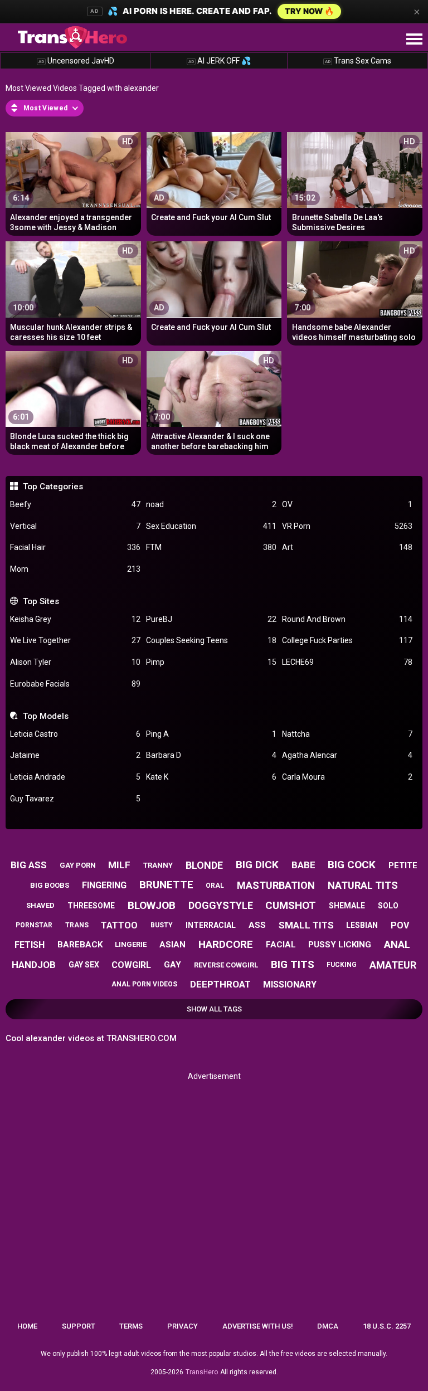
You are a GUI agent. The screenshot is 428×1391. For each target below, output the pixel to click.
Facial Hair (75, 547)
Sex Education (211, 526)
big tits (292, 964)
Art (347, 547)
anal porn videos (144, 984)
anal (397, 944)
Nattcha (347, 733)
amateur (392, 965)
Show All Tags (214, 1009)
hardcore (225, 944)
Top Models (45, 716)
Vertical (75, 526)
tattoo (119, 925)
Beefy (75, 504)
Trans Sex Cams (358, 60)
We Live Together (75, 640)
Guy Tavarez (75, 798)
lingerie (131, 944)
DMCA (327, 1326)
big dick (257, 864)
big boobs (49, 885)
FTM (211, 547)
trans (77, 925)
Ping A (211, 733)
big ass (29, 864)
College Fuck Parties (347, 640)
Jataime (75, 755)
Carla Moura (347, 776)
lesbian (362, 925)
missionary (290, 984)
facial (281, 945)
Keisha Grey (75, 619)
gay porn (78, 865)
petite (402, 865)
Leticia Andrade (75, 776)
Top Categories (52, 486)
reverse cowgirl (226, 965)
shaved (40, 905)
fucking (342, 965)
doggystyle (220, 905)
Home (27, 1326)
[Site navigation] (414, 39)
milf (119, 864)
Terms (131, 1326)
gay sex (84, 964)
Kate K (211, 776)
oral (215, 885)
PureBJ (211, 619)
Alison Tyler (75, 662)
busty (161, 925)
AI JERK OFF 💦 (219, 60)
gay (172, 965)
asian (172, 945)
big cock (352, 864)
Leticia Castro (75, 733)
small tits (306, 925)
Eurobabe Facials (75, 683)
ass (257, 925)
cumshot (290, 905)
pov (400, 925)
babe (303, 864)
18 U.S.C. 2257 (387, 1326)
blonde (204, 865)
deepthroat (220, 984)
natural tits (363, 885)
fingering (104, 885)
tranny (158, 865)
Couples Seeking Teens (211, 640)
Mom (75, 569)
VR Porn (347, 526)
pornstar (34, 925)
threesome (91, 905)
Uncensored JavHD (76, 60)
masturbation (276, 885)
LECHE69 (347, 662)
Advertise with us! (257, 1326)
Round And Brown (347, 619)
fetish (29, 945)
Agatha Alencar (347, 755)
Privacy (182, 1326)
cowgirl (131, 965)
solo (388, 905)
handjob (34, 964)
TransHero (202, 1372)
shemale (347, 905)
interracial (211, 925)
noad (211, 504)
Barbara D (211, 755)
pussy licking (339, 945)
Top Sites (41, 601)
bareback (80, 945)
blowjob (152, 905)
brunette (166, 884)
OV (347, 504)
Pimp (211, 662)
